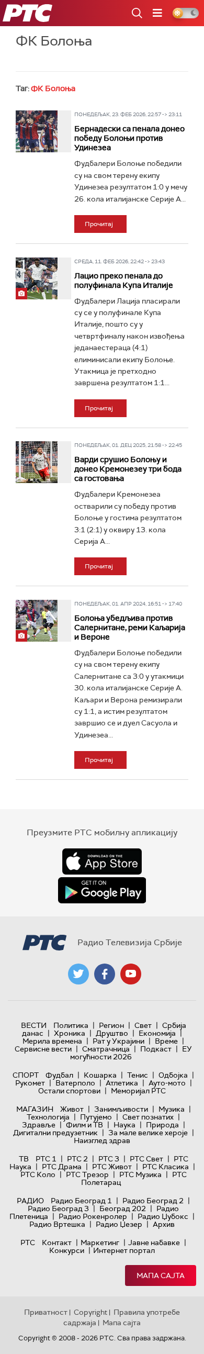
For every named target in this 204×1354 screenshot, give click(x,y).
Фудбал (59, 1075)
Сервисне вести (43, 1049)
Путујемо (96, 1117)
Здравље (38, 1124)
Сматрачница (106, 1049)
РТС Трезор (87, 1174)
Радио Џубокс (163, 1216)
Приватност (45, 1312)
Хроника (69, 1033)
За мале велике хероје (148, 1132)
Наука (124, 1124)
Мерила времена (52, 1041)
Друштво (112, 1033)
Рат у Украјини (118, 1041)
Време (166, 1041)
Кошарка (100, 1075)
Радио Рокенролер (93, 1216)
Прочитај (99, 224)
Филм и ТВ (84, 1124)
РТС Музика (140, 1174)
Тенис (137, 1075)
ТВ (24, 1158)
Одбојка (173, 1075)
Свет (143, 1025)
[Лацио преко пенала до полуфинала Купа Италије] (37, 278)
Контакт (57, 1242)
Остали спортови (69, 1090)
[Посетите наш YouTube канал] (130, 974)
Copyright (90, 1312)
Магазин (34, 1109)
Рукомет (30, 1083)
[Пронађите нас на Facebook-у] (104, 974)
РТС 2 (77, 1158)
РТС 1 (46, 1158)
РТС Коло (37, 1174)
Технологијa (48, 1117)
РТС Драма (62, 1166)
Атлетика (122, 1083)
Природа (162, 1124)
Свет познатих (148, 1117)
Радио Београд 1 (81, 1200)
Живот (72, 1109)
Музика (171, 1109)
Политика (70, 1025)
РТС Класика (165, 1166)
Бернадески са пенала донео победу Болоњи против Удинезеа (129, 138)
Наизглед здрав (102, 1140)
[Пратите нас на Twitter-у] (78, 974)
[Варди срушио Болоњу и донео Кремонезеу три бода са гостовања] (37, 462)
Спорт (26, 1075)
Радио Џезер (119, 1224)
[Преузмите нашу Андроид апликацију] (102, 890)
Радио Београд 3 (58, 1208)
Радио (30, 1200)
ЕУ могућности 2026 (131, 1052)
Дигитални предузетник (55, 1132)
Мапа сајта (161, 1275)
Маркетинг (100, 1242)
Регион (111, 1025)
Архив (164, 1224)
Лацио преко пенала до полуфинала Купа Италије (123, 280)
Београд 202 (122, 1208)
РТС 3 (108, 1158)
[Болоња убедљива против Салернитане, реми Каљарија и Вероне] (37, 621)
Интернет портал (124, 1250)
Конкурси (66, 1250)
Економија (157, 1033)
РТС (27, 1242)
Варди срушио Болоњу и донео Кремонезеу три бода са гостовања (128, 469)
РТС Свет (146, 1158)
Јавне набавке (154, 1242)
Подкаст (156, 1049)
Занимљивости (121, 1109)
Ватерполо (75, 1083)
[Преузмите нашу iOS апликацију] (102, 861)
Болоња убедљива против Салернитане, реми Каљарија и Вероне (129, 627)
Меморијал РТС (138, 1090)
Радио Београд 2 (153, 1200)
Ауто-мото (167, 1083)
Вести (34, 1025)
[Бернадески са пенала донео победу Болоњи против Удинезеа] (37, 131)
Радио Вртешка (57, 1224)
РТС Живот (112, 1166)
